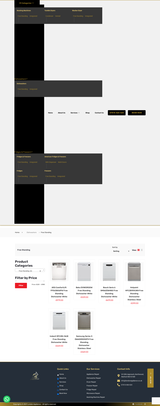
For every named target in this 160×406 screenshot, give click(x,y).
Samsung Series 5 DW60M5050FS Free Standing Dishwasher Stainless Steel (84, 342)
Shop (88, 113)
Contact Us (99, 113)
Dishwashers (20, 79)
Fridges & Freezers (22, 152)
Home (50, 113)
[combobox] (30, 270)
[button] (6, 399)
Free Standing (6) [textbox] (29, 271)
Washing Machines (24, 10)
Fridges (19, 171)
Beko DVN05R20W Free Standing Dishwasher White (84, 290)
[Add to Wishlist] (61, 287)
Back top (151, 379)
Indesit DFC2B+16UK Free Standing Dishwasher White (59, 339)
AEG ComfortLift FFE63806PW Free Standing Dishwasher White (59, 292)
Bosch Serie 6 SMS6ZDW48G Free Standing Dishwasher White (109, 292)
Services (74, 113)
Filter (21, 285)
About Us (61, 113)
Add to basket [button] (54, 287)
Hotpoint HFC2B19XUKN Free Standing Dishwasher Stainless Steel (134, 293)
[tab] (139, 250)
